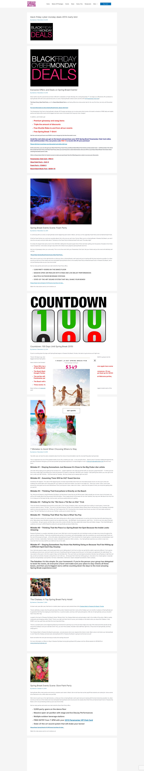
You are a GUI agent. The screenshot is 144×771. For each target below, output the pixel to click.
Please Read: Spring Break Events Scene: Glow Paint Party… (47, 255)
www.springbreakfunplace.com (95, 461)
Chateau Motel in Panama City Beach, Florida (92, 606)
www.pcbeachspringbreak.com (38, 643)
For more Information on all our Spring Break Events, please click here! (49, 107)
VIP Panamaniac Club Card (92, 98)
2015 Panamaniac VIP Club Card (79, 720)
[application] (97, 4)
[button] (105, 4)
